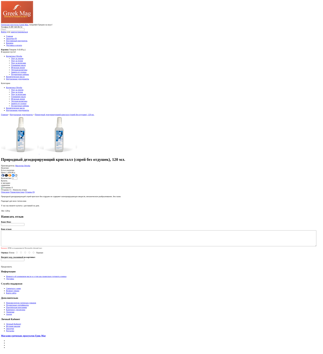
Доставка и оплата (14, 45)
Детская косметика (19, 70)
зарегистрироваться (19, 32)
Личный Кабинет (13, 324)
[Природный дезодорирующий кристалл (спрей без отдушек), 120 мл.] (20, 153)
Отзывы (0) (30, 192)
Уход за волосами (18, 63)
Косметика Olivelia (14, 56)
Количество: (6, 178)
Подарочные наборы (20, 74)
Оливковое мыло (18, 65)
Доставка (10, 279)
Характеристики (17, 192)
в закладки (5, 183)
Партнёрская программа (16, 307)
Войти (4, 32)
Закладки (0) (11, 38)
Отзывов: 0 (6, 190)
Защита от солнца (18, 72)
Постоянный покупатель (16, 41)
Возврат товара (12, 291)
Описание (5, 192)
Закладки (10, 328)
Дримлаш (10, 312)
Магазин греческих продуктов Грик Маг (23, 335)
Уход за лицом (17, 58)
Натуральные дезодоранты (17, 79)
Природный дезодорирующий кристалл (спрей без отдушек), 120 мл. (64, 115)
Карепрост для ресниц (15, 310)
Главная (9, 36)
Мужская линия (18, 68)
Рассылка (10, 331)
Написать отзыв (20, 190)
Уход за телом (17, 61)
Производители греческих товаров (21, 303)
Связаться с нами (13, 288)
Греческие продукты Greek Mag (14, 25)
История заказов (13, 326)
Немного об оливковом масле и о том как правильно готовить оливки (36, 276)
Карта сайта (11, 293)
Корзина (9, 43)
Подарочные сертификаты (17, 305)
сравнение (5, 185)
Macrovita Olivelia (22, 166)
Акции (9, 314)
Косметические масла (15, 77)
